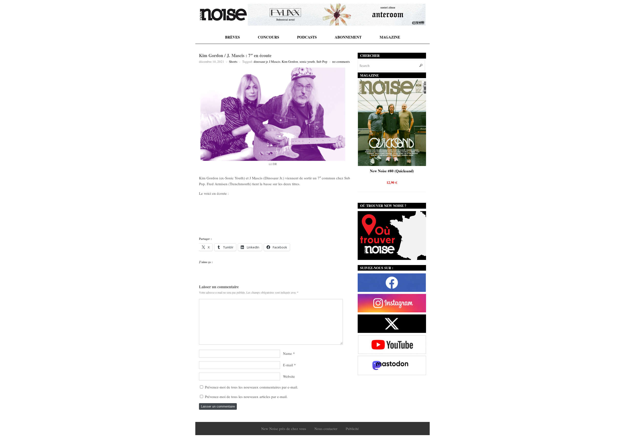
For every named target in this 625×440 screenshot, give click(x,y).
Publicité (352, 428)
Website (289, 376)
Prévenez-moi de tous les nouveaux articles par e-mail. (246, 396)
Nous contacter (325, 428)
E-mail (288, 364)
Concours (268, 37)
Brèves (232, 37)
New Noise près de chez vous (283, 428)
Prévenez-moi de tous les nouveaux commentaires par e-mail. (251, 387)
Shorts (233, 61)
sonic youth (307, 61)
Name (287, 353)
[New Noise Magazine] (223, 15)
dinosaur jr (261, 61)
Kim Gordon (290, 61)
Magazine (390, 37)
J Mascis (274, 61)
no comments (341, 61)
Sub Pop (321, 61)
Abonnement (348, 37)
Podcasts (307, 37)
